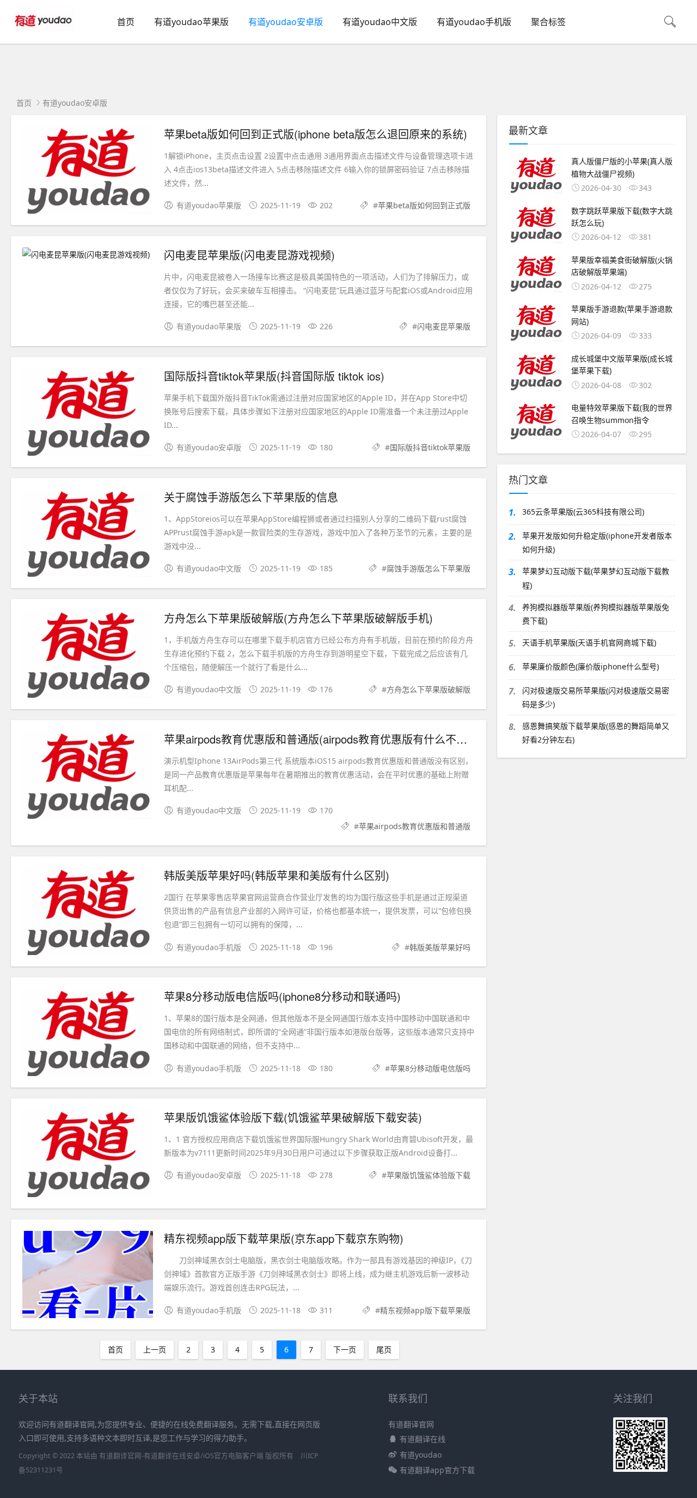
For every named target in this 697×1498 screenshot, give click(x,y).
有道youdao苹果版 (191, 22)
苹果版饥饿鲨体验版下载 (428, 1175)
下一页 (344, 1349)
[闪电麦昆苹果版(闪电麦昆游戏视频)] (87, 254)
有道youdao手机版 (474, 22)
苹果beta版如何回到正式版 (424, 205)
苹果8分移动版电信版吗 (430, 1068)
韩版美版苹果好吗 (439, 947)
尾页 (384, 1349)
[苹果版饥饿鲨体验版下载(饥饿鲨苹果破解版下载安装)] (87, 1155)
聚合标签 (548, 22)
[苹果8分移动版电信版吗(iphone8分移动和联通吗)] (87, 1034)
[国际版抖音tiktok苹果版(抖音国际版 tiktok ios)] (87, 414)
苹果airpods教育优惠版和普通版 (414, 826)
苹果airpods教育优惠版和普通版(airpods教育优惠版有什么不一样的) (328, 739)
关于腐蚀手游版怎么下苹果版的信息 (251, 497)
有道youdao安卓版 (285, 22)
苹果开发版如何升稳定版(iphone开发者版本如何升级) (597, 542)
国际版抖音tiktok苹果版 (430, 447)
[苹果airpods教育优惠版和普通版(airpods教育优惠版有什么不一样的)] (87, 777)
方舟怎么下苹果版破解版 (428, 689)
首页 (125, 22)
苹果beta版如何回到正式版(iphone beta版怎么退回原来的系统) (315, 134)
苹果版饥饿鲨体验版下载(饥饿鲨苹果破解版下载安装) (293, 1117)
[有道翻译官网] (44, 33)
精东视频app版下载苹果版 (425, 1310)
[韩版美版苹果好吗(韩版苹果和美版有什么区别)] (87, 913)
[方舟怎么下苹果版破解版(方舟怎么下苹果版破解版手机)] (87, 656)
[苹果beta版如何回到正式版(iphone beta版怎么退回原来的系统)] (87, 172)
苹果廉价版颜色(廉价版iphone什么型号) (590, 666)
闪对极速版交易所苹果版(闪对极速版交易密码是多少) (595, 697)
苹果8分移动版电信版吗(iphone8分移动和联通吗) (282, 996)
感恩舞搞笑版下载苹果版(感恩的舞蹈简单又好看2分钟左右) (595, 733)
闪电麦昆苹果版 (443, 326)
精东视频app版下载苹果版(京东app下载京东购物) (283, 1238)
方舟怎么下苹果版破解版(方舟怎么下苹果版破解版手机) (298, 618)
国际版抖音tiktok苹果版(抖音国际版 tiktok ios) (274, 376)
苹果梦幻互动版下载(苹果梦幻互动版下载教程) (595, 578)
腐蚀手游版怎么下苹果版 (428, 568)
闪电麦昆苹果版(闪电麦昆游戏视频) (249, 255)
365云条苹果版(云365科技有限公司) (583, 511)
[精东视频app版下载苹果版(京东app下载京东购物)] (87, 1276)
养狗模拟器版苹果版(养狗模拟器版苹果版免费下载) (595, 614)
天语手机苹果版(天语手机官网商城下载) (589, 642)
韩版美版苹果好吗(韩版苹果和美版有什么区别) (276, 875)
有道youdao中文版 (380, 22)
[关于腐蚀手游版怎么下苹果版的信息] (87, 535)
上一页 (154, 1349)
